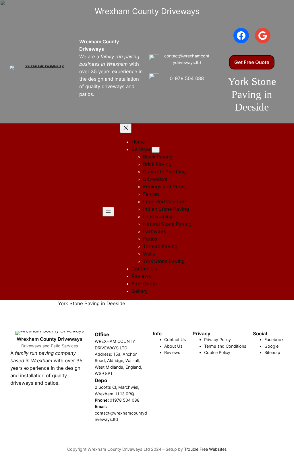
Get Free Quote (251, 62)
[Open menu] (108, 211)
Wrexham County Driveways (49, 339)
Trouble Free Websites (205, 449)
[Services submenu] (156, 150)
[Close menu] (125, 128)
